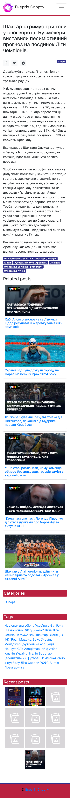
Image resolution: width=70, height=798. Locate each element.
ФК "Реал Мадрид (18, 639)
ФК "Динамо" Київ (38, 630)
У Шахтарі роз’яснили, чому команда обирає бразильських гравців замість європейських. (34, 471)
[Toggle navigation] (61, 7)
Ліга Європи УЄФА (35, 663)
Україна (46, 639)
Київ (20, 649)
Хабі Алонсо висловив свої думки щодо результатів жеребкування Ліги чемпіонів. (33, 323)
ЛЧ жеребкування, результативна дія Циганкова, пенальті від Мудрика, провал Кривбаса (33, 420)
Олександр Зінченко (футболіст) (23, 266)
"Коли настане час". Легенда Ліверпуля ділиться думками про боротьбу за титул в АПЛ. (35, 522)
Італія (33, 653)
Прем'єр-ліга (14, 667)
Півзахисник (14, 630)
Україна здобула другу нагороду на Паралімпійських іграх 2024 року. (32, 372)
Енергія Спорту (29, 7)
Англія (7, 262)
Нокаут (10, 649)
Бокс (36, 639)
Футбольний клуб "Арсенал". (30, 262)
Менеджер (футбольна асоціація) (30, 644)
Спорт (61, 61)
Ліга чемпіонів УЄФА (16, 258)
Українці (22, 653)
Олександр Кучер (14, 270)
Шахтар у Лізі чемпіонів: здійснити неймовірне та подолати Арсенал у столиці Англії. (32, 575)
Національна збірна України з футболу (33, 625)
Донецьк (55, 262)
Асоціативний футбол (40, 649)
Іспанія (9, 653)
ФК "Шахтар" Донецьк (43, 258)
